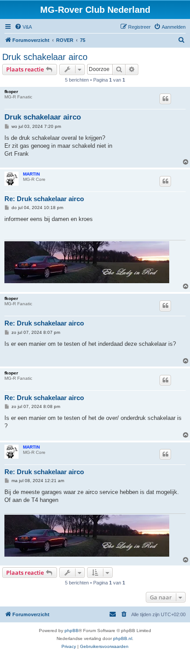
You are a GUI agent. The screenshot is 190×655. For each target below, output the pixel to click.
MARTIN (31, 174)
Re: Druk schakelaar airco (44, 198)
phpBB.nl (122, 638)
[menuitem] (23, 27)
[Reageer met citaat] (165, 99)
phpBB (72, 630)
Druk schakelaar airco (44, 57)
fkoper (11, 91)
